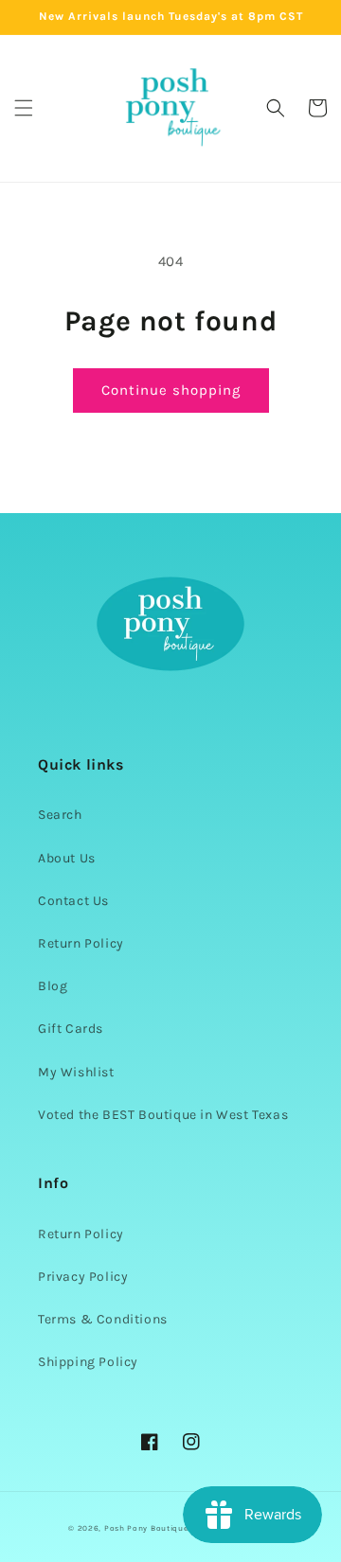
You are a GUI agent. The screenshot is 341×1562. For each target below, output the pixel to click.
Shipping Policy (88, 1362)
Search (60, 815)
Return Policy (81, 943)
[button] (24, 108)
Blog (52, 986)
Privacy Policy (83, 1277)
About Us (67, 858)
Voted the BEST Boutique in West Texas (163, 1115)
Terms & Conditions (103, 1319)
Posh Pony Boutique (146, 1528)
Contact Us (73, 901)
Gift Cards (70, 1029)
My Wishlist (76, 1072)
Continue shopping (171, 390)
